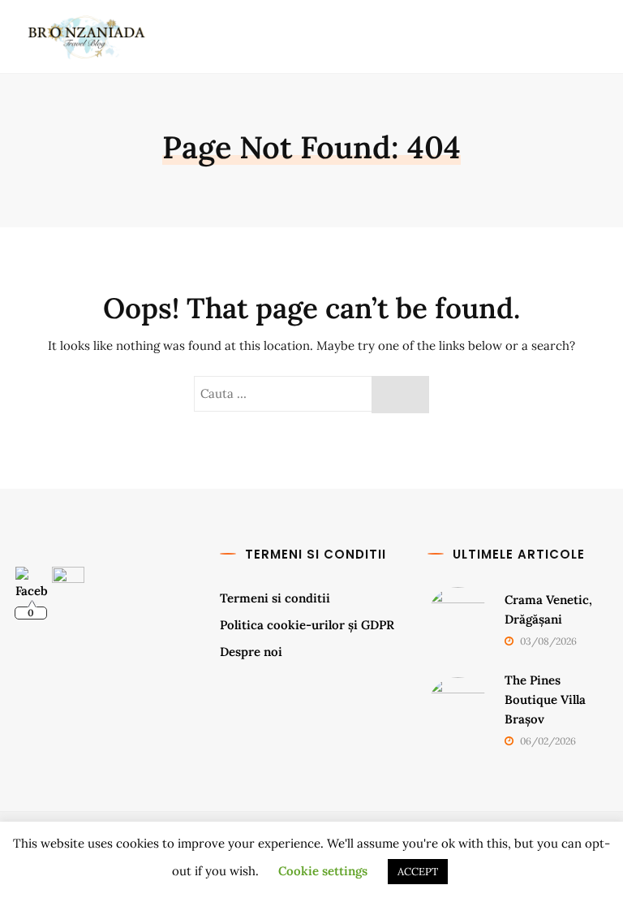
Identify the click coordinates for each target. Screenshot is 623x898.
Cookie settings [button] (322, 871)
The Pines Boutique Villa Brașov (545, 699)
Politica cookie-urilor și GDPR (307, 624)
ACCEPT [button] (417, 872)
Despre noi (251, 651)
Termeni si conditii (275, 598)
